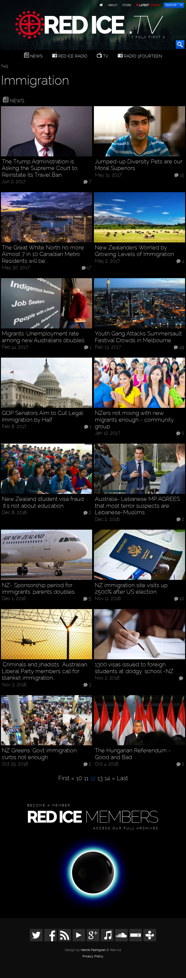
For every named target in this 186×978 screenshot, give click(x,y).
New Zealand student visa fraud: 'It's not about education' (43, 502)
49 (181, 347)
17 (89, 267)
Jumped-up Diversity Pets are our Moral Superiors (138, 165)
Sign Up (171, 5)
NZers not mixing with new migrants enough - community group (134, 420)
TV (105, 56)
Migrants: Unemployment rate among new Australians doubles (43, 337)
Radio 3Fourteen (142, 56)
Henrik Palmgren (93, 950)
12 (92, 778)
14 (107, 778)
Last (122, 778)
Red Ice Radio (72, 56)
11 (86, 778)
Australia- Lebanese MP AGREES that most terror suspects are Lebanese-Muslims (137, 506)
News (36, 56)
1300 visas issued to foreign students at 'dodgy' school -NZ (134, 667)
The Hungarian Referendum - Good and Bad (133, 753)
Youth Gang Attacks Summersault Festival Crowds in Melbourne (138, 337)
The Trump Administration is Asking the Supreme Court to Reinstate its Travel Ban (39, 168)
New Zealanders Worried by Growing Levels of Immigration (134, 251)
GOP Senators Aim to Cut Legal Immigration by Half (42, 416)
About (112, 5)
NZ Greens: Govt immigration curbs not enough (39, 753)
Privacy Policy (93, 956)
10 (181, 598)
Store (126, 5)
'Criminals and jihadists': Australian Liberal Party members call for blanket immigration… (44, 671)
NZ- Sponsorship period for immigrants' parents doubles (38, 588)
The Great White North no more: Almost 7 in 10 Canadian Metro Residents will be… (43, 254)
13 (100, 778)
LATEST (149, 5)
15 (182, 175)
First (63, 778)
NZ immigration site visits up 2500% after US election (131, 588)
